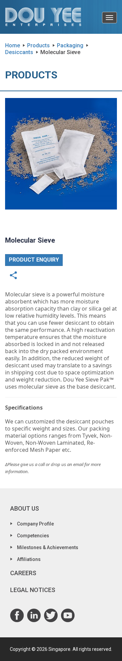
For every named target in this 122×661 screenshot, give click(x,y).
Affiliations (29, 559)
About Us (24, 508)
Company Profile (35, 524)
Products (38, 45)
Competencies (33, 535)
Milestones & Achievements (47, 547)
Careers (23, 573)
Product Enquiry (34, 259)
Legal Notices (32, 589)
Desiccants (20, 52)
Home (12, 45)
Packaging (70, 45)
